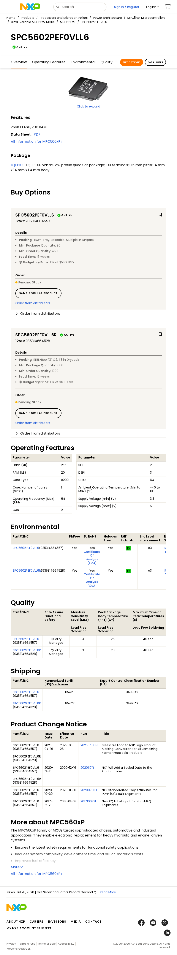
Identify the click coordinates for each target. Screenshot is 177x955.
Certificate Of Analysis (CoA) (92, 557)
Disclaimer (59, 684)
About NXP (15, 921)
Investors (57, 921)
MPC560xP (68, 22)
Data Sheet (155, 62)
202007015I (89, 790)
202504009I (89, 745)
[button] (152, 6)
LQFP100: (18, 165)
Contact (93, 921)
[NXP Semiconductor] (30, 7)
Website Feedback (18, 948)
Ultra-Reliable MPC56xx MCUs (33, 22)
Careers (37, 921)
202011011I (87, 767)
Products (27, 18)
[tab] (88, 314)
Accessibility (66, 944)
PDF (37, 134)
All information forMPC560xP (35, 141)
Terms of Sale (46, 944)
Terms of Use (26, 944)
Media (76, 921)
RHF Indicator (128, 538)
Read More (108, 892)
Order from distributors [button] (40, 313)
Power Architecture (107, 18)
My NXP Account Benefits (28, 928)
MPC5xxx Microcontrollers (146, 18)
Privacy (11, 944)
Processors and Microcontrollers (64, 18)
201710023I (88, 801)
